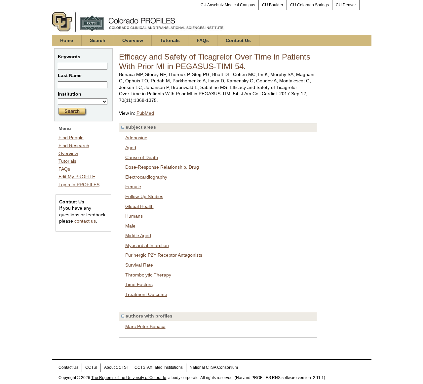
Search (97, 40)
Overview (132, 40)
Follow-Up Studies (144, 196)
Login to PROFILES (78, 184)
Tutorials (170, 40)
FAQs (203, 40)
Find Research (73, 145)
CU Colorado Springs (309, 5)
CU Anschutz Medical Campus (228, 5)
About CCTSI (116, 367)
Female (133, 186)
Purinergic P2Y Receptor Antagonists (163, 255)
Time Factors (139, 284)
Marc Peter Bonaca (145, 326)
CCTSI (91, 367)
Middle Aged (138, 235)
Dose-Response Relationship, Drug (162, 167)
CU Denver (346, 5)
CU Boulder (272, 5)
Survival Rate (139, 265)
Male (130, 226)
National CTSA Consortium (214, 367)
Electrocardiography (146, 177)
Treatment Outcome (146, 294)
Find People (71, 137)
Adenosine (136, 137)
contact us (85, 221)
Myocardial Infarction (147, 245)
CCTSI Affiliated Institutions (159, 367)
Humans (134, 216)
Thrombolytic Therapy (148, 274)
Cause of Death (141, 157)
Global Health (139, 206)
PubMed (145, 113)
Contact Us (238, 40)
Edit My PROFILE (76, 176)
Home (66, 40)
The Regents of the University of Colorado (128, 377)
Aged (130, 147)
